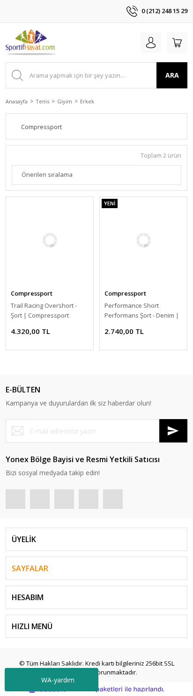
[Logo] (31, 42)
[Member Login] (151, 42)
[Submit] (173, 430)
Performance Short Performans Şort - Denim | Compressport (141, 310)
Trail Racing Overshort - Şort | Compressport (44, 310)
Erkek (87, 101)
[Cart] (177, 42)
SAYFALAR (30, 568)
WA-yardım (57, 679)
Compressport (31, 293)
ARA (172, 75)
